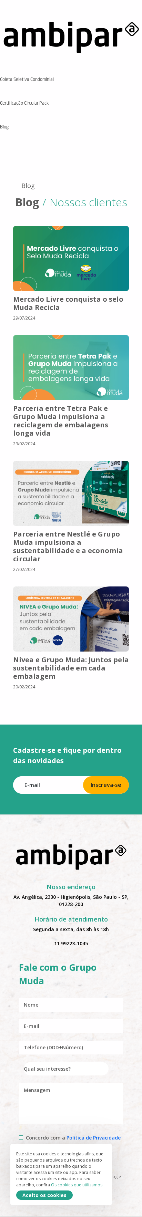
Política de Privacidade (94, 1137)
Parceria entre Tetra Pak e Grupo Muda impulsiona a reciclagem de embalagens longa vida (60, 421)
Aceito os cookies (44, 1195)
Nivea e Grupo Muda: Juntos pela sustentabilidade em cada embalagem (71, 668)
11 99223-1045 (71, 943)
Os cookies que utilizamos (76, 1185)
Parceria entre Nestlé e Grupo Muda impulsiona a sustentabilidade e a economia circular (68, 546)
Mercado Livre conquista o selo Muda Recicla (68, 303)
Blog (28, 185)
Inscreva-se (106, 785)
